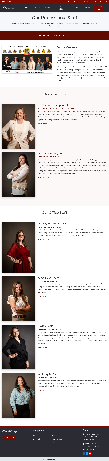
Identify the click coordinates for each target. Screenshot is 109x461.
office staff (67, 35)
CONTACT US (9, 437)
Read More (42, 124)
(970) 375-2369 (7, 2)
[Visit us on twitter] (103, 1)
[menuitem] (73, 2)
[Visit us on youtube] (106, 1)
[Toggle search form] (106, 7)
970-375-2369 (90, 439)
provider (57, 35)
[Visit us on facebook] (100, 1)
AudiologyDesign (52, 459)
